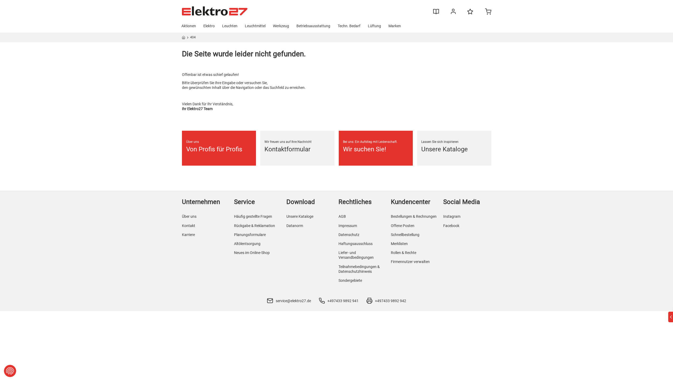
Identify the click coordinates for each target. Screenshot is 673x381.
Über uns (189, 216)
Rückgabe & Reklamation (254, 226)
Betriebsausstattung (313, 26)
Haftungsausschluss (355, 244)
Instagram (451, 216)
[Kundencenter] (453, 12)
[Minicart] (488, 12)
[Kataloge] (436, 13)
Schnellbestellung (405, 235)
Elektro (209, 26)
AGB (342, 216)
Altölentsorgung (247, 244)
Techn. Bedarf (349, 26)
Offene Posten (402, 226)
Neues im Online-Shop (252, 253)
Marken (394, 26)
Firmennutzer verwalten (410, 262)
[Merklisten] (470, 14)
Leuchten (229, 26)
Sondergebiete (350, 280)
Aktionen (188, 26)
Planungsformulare (250, 235)
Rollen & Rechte (403, 253)
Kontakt (188, 226)
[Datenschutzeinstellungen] (10, 371)
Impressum (347, 226)
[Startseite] (183, 38)
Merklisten (399, 244)
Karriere (188, 235)
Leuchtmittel (255, 26)
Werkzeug (281, 26)
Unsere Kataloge (299, 216)
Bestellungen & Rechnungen (414, 216)
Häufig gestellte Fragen (253, 216)
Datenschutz (348, 235)
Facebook (451, 226)
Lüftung (374, 26)
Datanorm (294, 226)
